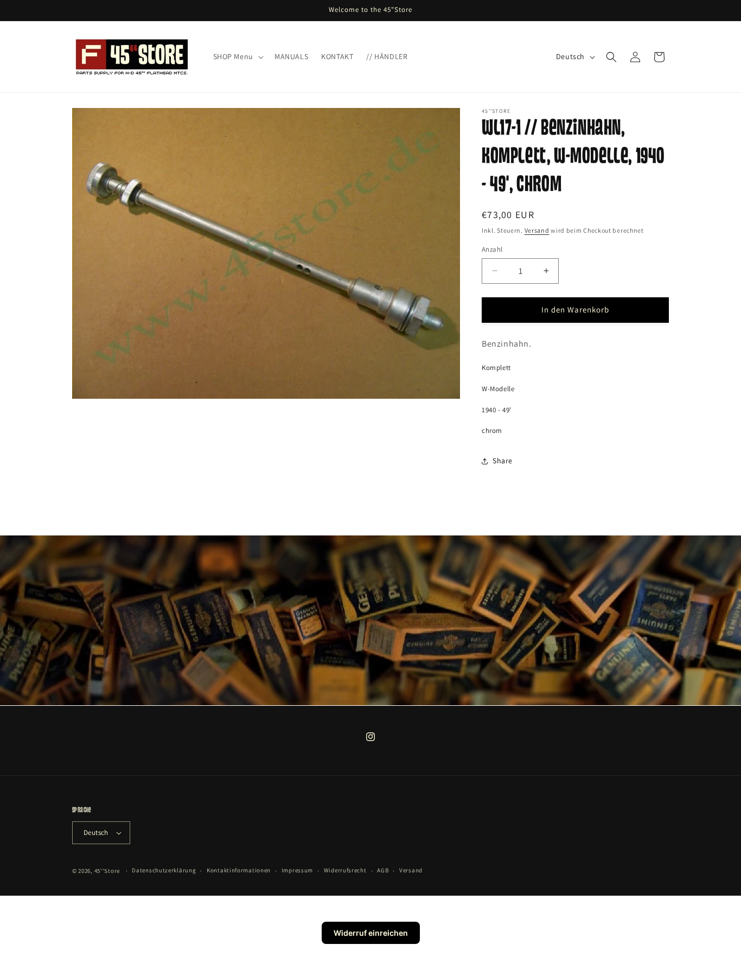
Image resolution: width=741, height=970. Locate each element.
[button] (237, 56)
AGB (382, 870)
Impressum (297, 870)
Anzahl (492, 249)
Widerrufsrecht (345, 870)
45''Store (107, 871)
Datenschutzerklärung (164, 870)
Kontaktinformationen (239, 870)
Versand (537, 230)
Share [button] (503, 460)
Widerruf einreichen (371, 932)
